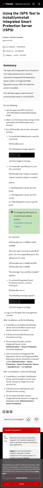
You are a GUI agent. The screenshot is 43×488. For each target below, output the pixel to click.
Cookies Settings (21, 478)
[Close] (40, 461)
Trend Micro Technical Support (23, 225)
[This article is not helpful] (36, 419)
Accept (21, 484)
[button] (33, 4)
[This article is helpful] (28, 419)
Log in (12, 451)
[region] (21, 473)
